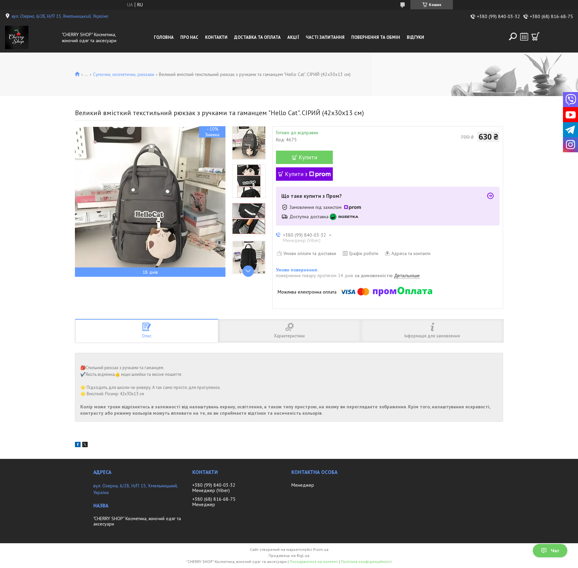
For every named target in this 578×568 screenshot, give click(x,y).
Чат (555, 550)
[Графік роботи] (524, 36)
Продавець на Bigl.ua (289, 555)
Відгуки (415, 37)
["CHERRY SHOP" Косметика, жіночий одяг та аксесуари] (32, 37)
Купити (308, 157)
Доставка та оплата (257, 37)
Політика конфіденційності (366, 561)
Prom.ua (320, 549)
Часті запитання (325, 37)
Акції (293, 37)
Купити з (296, 174)
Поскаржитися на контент (314, 561)
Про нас (189, 37)
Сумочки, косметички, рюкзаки (123, 74)
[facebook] (78, 445)
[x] (85, 445)
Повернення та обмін (375, 37)
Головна (164, 37)
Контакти (216, 37)
